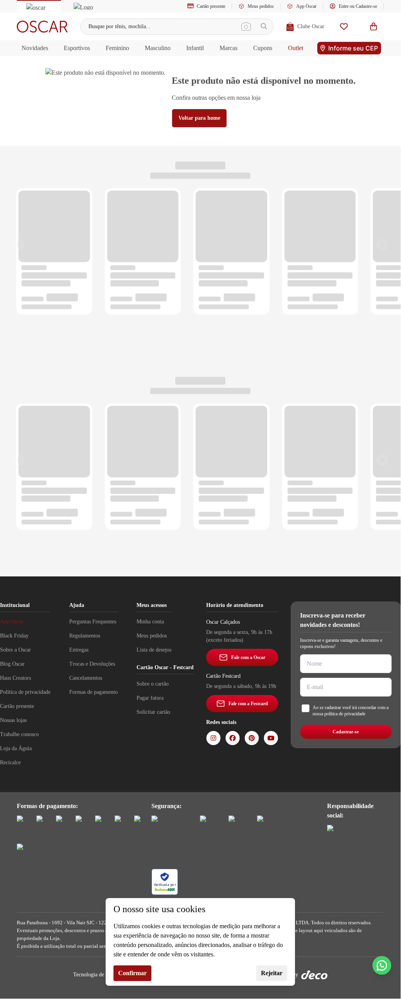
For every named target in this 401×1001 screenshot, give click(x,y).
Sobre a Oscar (15, 650)
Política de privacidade (25, 692)
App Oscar (306, 6)
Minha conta (150, 622)
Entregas (78, 650)
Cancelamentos (85, 678)
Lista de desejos (154, 650)
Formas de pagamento (93, 692)
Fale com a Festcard (248, 703)
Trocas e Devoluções (92, 664)
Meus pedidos (261, 6)
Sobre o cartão (153, 684)
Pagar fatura (150, 698)
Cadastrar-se (346, 732)
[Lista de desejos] (344, 26)
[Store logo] (42, 26)
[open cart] (373, 26)
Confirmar (132, 973)
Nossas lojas (13, 720)
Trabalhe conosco (19, 734)
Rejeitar (271, 973)
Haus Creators (15, 678)
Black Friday (14, 636)
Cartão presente (211, 6)
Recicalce (10, 762)
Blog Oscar (12, 664)
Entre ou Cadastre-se (358, 6)
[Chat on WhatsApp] (381, 965)
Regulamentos (84, 636)
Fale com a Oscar (248, 657)
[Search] (264, 26)
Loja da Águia (16, 748)
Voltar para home (199, 118)
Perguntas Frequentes (92, 622)
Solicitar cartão (153, 712)
